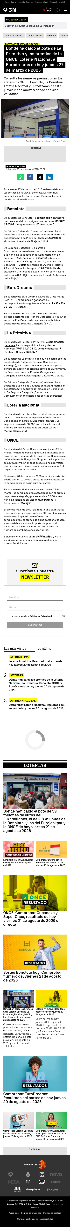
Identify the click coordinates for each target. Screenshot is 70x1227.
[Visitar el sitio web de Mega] (14, 1182)
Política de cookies (52, 1213)
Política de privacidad (31, 1213)
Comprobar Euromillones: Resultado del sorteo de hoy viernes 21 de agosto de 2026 (50, 863)
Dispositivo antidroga (59, 2)
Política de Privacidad (41, 616)
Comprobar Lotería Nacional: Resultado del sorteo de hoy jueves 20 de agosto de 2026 (36, 706)
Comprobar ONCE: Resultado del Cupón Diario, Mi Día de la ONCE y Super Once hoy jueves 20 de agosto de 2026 (51, 1135)
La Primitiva (19, 657)
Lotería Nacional (23, 700)
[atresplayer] (58, 10)
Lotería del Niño (35, 35)
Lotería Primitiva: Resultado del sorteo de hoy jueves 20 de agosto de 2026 (35, 662)
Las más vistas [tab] (15, 648)
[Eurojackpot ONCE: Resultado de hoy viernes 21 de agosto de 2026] (18, 849)
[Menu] (66, 10)
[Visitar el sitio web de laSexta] (28, 1174)
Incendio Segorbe (25, 2)
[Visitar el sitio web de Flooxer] (52, 1189)
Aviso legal (14, 1213)
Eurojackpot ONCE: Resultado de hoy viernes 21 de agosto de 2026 (18, 863)
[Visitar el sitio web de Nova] (56, 1174)
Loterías (16, 675)
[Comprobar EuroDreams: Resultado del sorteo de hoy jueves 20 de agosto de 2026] (35, 1073)
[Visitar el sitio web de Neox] (42, 1174)
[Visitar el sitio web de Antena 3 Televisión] (14, 1174)
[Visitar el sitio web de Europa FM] (56, 1182)
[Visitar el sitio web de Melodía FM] (17, 1189)
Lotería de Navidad (14, 35)
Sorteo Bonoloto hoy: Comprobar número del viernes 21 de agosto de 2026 (32, 976)
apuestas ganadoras (46, 452)
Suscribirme (35, 624)
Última (49, 9)
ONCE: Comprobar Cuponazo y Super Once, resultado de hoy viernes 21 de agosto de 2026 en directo (32, 918)
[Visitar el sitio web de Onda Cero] (42, 1182)
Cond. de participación (27, 1219)
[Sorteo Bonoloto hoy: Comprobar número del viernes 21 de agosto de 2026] (35, 952)
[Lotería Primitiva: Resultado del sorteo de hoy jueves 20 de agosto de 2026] (51, 999)
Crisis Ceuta (10, 2)
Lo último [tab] (44, 648)
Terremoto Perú (41, 2)
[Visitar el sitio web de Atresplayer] (35, 1189)
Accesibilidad (46, 1219)
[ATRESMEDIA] (35, 1165)
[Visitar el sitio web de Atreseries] (28, 1182)
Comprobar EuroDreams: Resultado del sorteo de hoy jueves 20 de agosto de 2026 (34, 1098)
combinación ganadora (50, 217)
